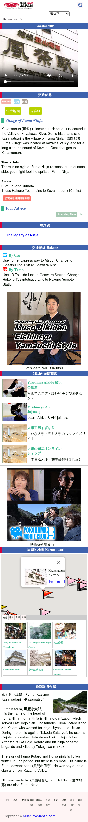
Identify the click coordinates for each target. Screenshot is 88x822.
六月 (16, 101)
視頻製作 (48, 802)
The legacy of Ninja (22, 235)
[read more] (57, 582)
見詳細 (35, 110)
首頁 (7, 799)
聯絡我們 (40, 802)
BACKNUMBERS (24, 799)
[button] (47, 593)
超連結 (80, 802)
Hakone (6, 101)
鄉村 (24, 101)
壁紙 (15, 799)
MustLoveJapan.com (39, 816)
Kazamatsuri (10, 19)
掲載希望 (64, 802)
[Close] (59, 562)
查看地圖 (13, 110)
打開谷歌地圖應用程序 (17, 198)
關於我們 (31, 802)
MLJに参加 (72, 804)
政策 (56, 799)
